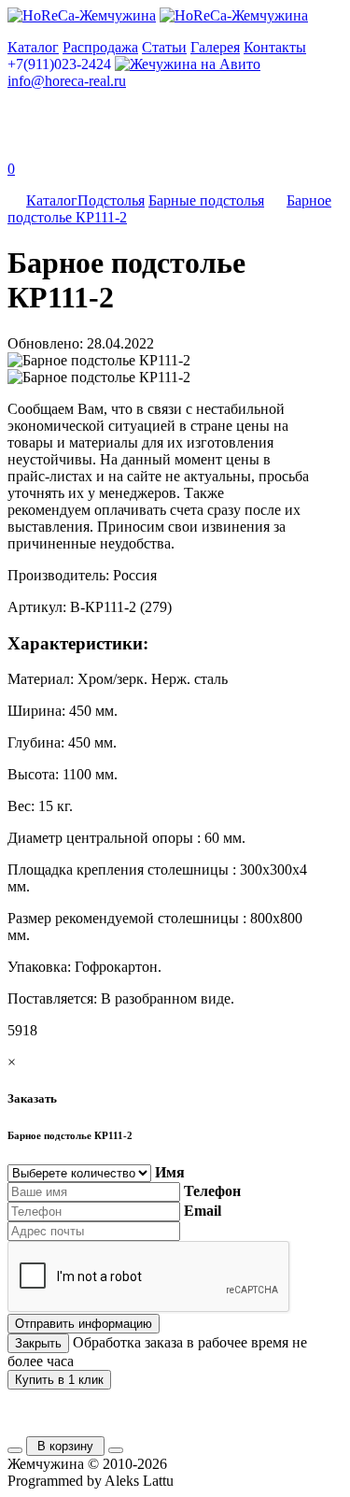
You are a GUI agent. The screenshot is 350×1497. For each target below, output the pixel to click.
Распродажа (100, 47)
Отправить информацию (83, 1324)
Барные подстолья (206, 200)
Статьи (164, 47)
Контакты (275, 47)
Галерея (215, 47)
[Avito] (187, 64)
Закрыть (38, 1343)
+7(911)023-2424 (59, 64)
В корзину (65, 1446)
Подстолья (111, 200)
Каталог (33, 47)
